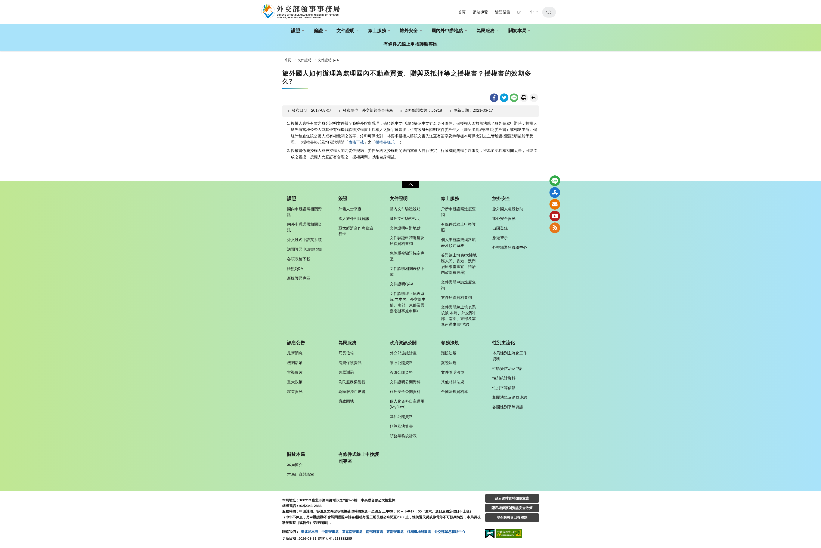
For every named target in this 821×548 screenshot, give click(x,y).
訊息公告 (296, 343)
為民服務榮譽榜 (351, 382)
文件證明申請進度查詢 (458, 285)
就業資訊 (295, 392)
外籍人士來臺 (350, 209)
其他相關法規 (452, 382)
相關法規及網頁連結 (509, 398)
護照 (295, 30)
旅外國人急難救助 (507, 209)
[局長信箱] (554, 204)
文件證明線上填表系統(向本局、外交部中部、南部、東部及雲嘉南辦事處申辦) (407, 302)
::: (2, 3)
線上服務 (377, 30)
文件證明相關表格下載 (407, 272)
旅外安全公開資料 (405, 392)
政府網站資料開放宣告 (512, 498)
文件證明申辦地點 (405, 228)
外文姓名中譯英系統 (304, 240)
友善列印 (524, 97)
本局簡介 (295, 465)
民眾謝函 (346, 373)
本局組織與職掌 (300, 475)
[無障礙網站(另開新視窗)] (509, 534)
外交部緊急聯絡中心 (509, 248)
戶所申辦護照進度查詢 (458, 212)
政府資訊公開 (403, 343)
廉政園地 (346, 401)
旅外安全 (409, 30)
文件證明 (345, 30)
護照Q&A (295, 269)
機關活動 (295, 363)
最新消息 (295, 353)
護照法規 (448, 353)
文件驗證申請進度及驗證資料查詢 (407, 241)
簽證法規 (448, 363)
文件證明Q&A (328, 60)
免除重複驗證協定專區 (407, 256)
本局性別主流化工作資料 (509, 356)
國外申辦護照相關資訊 (304, 227)
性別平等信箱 (503, 388)
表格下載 (356, 142)
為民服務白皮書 (351, 392)
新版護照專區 (298, 278)
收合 (410, 184)
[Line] (554, 180)
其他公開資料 (401, 417)
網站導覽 (480, 12)
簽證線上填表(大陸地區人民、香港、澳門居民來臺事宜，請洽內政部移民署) (459, 264)
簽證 (318, 30)
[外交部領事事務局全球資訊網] (300, 11)
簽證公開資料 (401, 373)
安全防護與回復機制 (512, 517)
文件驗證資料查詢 (456, 298)
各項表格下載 (298, 259)
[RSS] (554, 227)
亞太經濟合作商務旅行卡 (355, 231)
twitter (504, 97)
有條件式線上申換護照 (458, 227)
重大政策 (295, 382)
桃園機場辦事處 (419, 531)
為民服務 (486, 30)
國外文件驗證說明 (405, 219)
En (519, 12)
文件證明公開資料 (405, 382)
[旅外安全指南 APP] (554, 192)
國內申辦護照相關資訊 (304, 212)
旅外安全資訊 (503, 219)
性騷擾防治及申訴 (507, 369)
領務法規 (450, 343)
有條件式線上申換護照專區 (410, 44)
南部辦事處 (374, 531)
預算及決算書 (401, 426)
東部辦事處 (395, 531)
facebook (494, 97)
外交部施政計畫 (403, 353)
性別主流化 (503, 343)
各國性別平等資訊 (507, 407)
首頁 (462, 12)
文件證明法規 (452, 373)
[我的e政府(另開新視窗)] (490, 534)
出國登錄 (500, 228)
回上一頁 (534, 97)
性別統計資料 (503, 378)
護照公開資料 (401, 363)
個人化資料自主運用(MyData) (407, 404)
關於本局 (517, 30)
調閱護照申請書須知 (304, 250)
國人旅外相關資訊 (353, 219)
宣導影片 (295, 373)
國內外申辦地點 (447, 30)
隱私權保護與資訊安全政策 (512, 508)
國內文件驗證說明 (405, 209)
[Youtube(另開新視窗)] (554, 216)
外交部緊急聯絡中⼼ (449, 531)
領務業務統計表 (403, 436)
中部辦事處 (330, 531)
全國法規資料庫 (454, 392)
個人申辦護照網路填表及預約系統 (458, 243)
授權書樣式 (385, 142)
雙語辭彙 (502, 12)
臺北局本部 (309, 531)
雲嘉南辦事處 (352, 531)
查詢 (549, 12)
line (514, 97)
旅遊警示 (500, 238)
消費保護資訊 (350, 363)
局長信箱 (346, 353)
